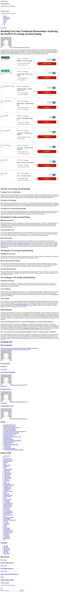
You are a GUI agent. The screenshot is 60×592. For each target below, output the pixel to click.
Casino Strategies (7, 478)
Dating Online (7, 483)
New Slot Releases (8, 511)
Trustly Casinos (7, 533)
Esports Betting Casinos (9, 484)
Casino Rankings (7, 473)
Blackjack (6, 466)
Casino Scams (7, 475)
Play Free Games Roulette (9, 430)
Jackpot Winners (7, 496)
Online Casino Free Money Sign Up (12, 427)
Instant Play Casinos (8, 495)
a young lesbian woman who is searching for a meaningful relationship (29, 243)
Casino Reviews (7, 474)
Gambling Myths (7, 488)
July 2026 (6, 545)
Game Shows (7, 490)
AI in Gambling (7, 458)
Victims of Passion (5, 3)
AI (4, 25)
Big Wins (6, 462)
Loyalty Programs (8, 504)
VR (4, 24)
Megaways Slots (7, 507)
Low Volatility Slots (8, 503)
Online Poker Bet (7, 438)
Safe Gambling (7, 518)
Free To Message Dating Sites (8, 372)
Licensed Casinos (7, 499)
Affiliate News (7, 456)
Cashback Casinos (8, 469)
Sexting (5, 20)
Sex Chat (6, 521)
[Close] (1, 589)
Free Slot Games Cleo (9, 435)
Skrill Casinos (7, 528)
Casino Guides (7, 470)
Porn (5, 22)
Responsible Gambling (9, 517)
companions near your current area (31, 328)
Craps (5, 482)
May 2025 (6, 552)
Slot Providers (7, 529)
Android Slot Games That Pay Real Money (13, 449)
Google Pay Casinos (8, 491)
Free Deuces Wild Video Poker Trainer (12, 436)
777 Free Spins (7, 447)
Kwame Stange (17, 47)
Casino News (7, 471)
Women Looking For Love (7, 406)
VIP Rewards (7, 537)
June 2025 (6, 551)
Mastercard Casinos (8, 505)
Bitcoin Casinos (7, 465)
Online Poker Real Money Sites (11, 444)
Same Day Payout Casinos (10, 520)
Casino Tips (6, 479)
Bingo (5, 463)
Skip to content (4, 1)
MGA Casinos (7, 508)
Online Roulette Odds (8, 439)
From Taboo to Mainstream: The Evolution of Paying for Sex (15, 349)
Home (5, 16)
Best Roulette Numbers (9, 442)
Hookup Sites (7, 17)
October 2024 (7, 553)
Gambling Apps (7, 445)
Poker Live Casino (8, 443)
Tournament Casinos (8, 531)
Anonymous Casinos (8, 459)
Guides (5, 492)
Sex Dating (6, 522)
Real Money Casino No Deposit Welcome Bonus (15, 431)
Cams (5, 21)
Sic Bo (5, 526)
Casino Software (7, 476)
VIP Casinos (6, 535)
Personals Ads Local (6, 389)
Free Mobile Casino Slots (9, 426)
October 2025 (7, 549)
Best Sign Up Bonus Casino (10, 434)
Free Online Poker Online (9, 448)
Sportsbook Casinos (8, 530)
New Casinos (7, 509)
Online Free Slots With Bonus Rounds (12, 440)
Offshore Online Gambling (10, 428)
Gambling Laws (7, 487)
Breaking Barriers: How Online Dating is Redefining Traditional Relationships (20, 348)
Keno (5, 497)
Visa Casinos (6, 538)
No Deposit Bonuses (8, 512)
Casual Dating (7, 480)
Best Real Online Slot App (10, 424)
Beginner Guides (7, 461)
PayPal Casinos (7, 513)
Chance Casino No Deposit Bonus (11, 432)
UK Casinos (6, 534)
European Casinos (8, 486)
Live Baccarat (7, 500)
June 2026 (6, 547)
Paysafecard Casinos (8, 514)
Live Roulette (7, 501)
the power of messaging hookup (20, 304)
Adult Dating (7, 18)
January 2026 (7, 548)
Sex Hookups (7, 524)
